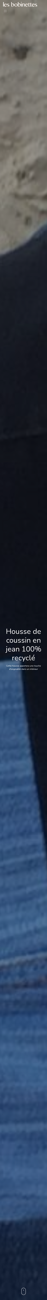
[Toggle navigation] (5, 11)
